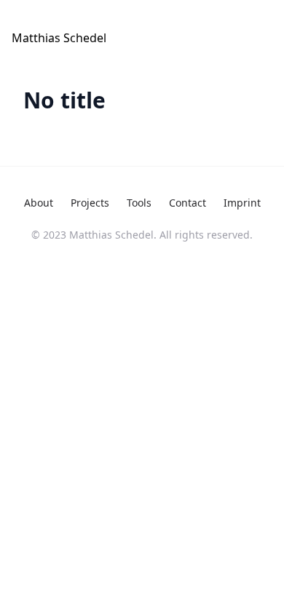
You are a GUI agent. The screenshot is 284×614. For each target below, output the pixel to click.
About (38, 203)
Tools (139, 203)
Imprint (242, 203)
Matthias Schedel (59, 38)
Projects (90, 203)
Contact (187, 203)
